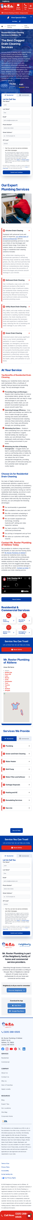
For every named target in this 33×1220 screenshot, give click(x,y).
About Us (4, 1073)
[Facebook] (2, 1049)
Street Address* (7, 132)
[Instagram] (7, 1049)
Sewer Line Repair (6, 632)
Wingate (7, 690)
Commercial (25, 95)
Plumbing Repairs (22, 620)
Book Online (18, 8)
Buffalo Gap (8, 672)
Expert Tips (5, 1104)
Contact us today (23, 568)
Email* (4, 117)
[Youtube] (11, 1049)
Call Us (25, 8)
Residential (10, 95)
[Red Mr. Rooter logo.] (8, 945)
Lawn (6, 676)
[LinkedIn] (24, 1049)
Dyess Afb (8, 674)
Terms (18, 159)
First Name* (6, 101)
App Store (17, 1005)
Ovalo (6, 679)
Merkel (7, 678)
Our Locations (6, 1108)
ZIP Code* (6, 140)
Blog (2, 1100)
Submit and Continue (16, 172)
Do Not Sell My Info (6, 1174)
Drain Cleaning (6, 620)
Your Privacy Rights (10, 1178)
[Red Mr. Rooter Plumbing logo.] (16, 1025)
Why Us (4, 1081)
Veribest (7, 688)
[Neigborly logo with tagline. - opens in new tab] (25, 945)
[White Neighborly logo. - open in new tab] (5, 1)
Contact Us (5, 1077)
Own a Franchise (7, 1085)
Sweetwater (8, 681)
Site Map (4, 1112)
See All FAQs (16, 830)
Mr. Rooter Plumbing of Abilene (15, 553)
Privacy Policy (25, 159)
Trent (6, 683)
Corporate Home (7, 1116)
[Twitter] (19, 1049)
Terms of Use (5, 1163)
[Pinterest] (15, 1049)
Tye (6, 687)
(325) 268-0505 (12, 1032)
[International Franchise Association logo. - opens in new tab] (4, 1121)
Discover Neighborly (15, 990)
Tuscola (7, 685)
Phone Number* (7, 124)
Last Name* (6, 109)
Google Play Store (18, 1011)
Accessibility (5, 1170)
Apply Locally (5, 1089)
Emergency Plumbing (22, 632)
